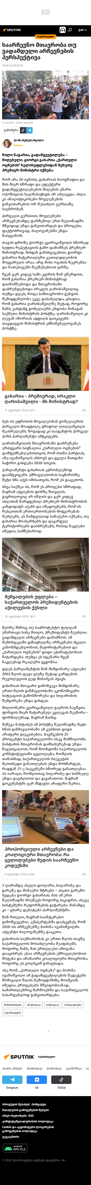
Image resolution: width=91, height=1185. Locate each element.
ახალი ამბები (12, 1068)
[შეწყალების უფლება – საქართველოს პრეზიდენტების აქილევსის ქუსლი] (45, 565)
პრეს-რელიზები (14, 1116)
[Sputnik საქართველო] (12, 31)
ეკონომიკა (74, 1068)
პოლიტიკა (52, 1004)
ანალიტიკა (34, 1004)
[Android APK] (15, 1148)
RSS (31, 1116)
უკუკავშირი (10, 1137)
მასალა (18, 145)
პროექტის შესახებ (16, 1104)
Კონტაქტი (38, 1104)
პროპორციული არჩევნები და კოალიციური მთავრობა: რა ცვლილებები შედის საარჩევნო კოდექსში (42, 857)
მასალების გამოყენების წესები (25, 1110)
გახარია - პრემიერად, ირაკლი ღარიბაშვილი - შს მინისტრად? (41, 398)
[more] (84, 410)
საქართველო (12, 1012)
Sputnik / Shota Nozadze (19, 122)
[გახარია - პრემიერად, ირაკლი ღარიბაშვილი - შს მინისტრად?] (45, 364)
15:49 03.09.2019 (12, 65)
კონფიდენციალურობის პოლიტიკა (27, 1121)
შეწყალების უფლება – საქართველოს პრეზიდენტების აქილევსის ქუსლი (41, 602)
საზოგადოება (72, 1004)
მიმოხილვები (13, 1004)
